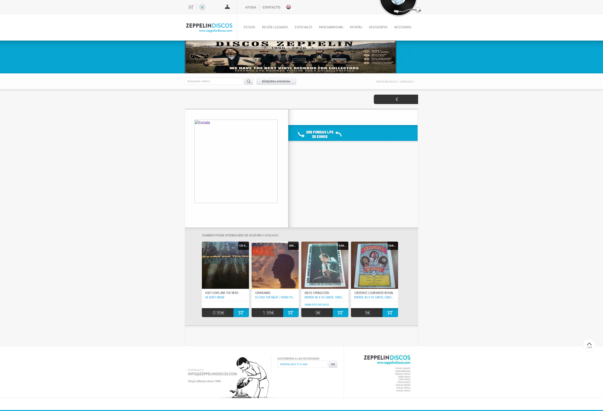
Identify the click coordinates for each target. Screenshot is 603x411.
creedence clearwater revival (373, 293)
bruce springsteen (317, 293)
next (405, 56)
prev (198, 56)
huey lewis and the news (222, 293)
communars (263, 293)
